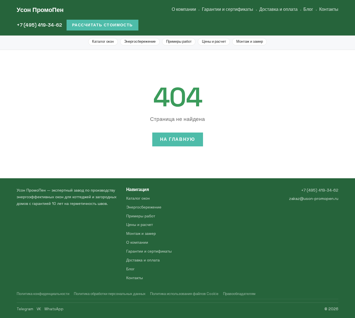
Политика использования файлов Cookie (184, 293)
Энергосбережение (140, 41)
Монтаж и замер (249, 41)
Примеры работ (179, 41)
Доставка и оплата (278, 9)
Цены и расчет (214, 41)
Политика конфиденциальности (43, 293)
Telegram (25, 309)
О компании (184, 9)
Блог (308, 9)
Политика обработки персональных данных (110, 293)
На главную (177, 139)
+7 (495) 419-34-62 (39, 25)
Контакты (328, 9)
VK (39, 309)
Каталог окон (103, 41)
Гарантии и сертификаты (227, 9)
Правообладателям (239, 293)
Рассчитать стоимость (102, 24)
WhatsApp (54, 309)
